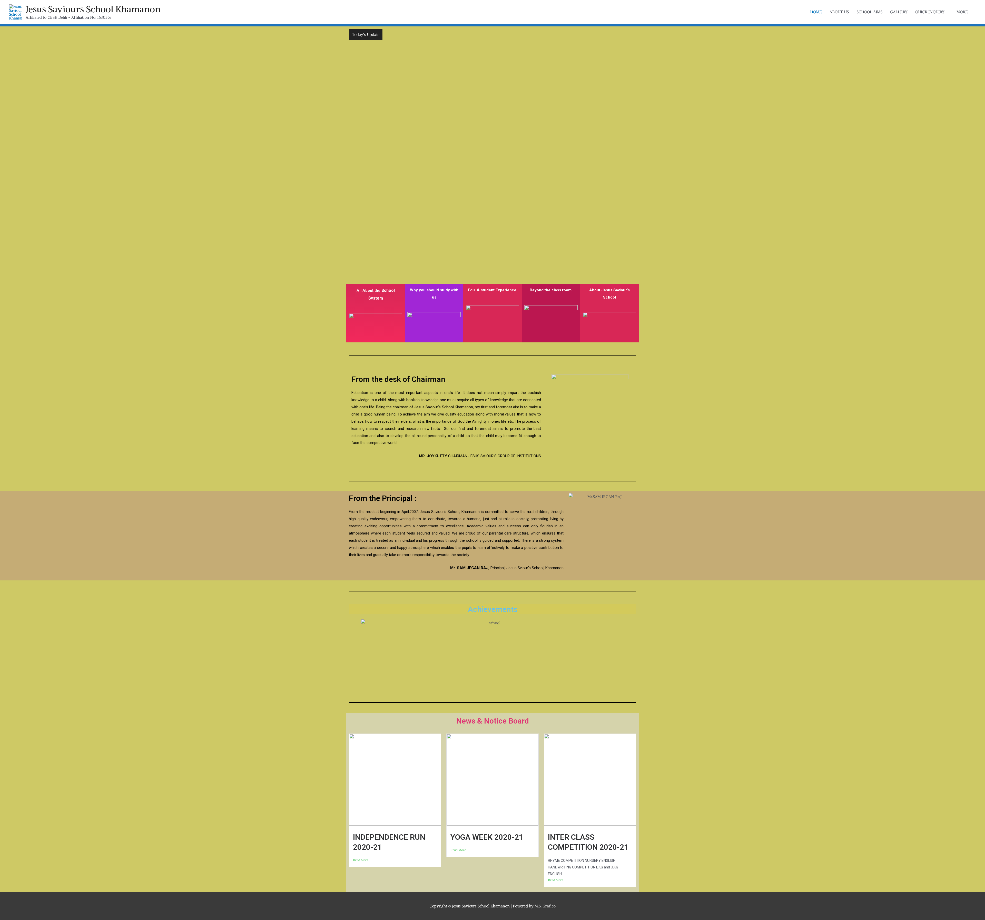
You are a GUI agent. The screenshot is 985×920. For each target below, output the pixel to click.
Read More (361, 860)
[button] (341, 141)
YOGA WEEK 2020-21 (486, 837)
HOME (816, 11)
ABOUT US (839, 11)
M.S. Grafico (545, 906)
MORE (962, 11)
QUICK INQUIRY (929, 11)
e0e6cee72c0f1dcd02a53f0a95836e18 (418, 34)
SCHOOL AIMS (869, 11)
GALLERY (899, 11)
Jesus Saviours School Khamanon (93, 9)
